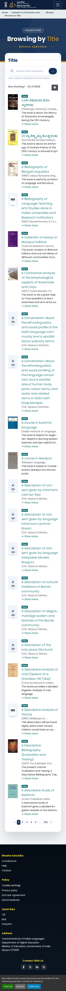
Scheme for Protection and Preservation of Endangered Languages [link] (27, 12)
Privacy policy (9, 890)
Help (4, 865)
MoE (4, 919)
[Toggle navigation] (58, 4)
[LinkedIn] (37, 967)
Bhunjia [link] (50, 12)
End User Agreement (13, 895)
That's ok (8, 986)
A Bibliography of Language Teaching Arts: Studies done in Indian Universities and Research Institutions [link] (38, 208)
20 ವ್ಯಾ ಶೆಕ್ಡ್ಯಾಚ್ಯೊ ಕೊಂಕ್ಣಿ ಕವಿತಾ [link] (39, 136)
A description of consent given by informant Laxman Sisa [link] (39, 490)
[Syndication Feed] (44, 967)
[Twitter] (30, 967)
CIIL (4, 914)
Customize (34, 986)
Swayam (7, 924)
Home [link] (5, 12)
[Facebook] (23, 967)
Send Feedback (10, 900)
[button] (55, 88)
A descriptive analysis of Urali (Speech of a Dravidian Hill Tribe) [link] (39, 674)
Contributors (9, 861)
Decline (20, 986)
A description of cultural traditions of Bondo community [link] (39, 586)
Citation (6, 870)
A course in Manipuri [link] (36, 458)
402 (46, 822)
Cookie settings (11, 885)
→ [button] (53, 71)
